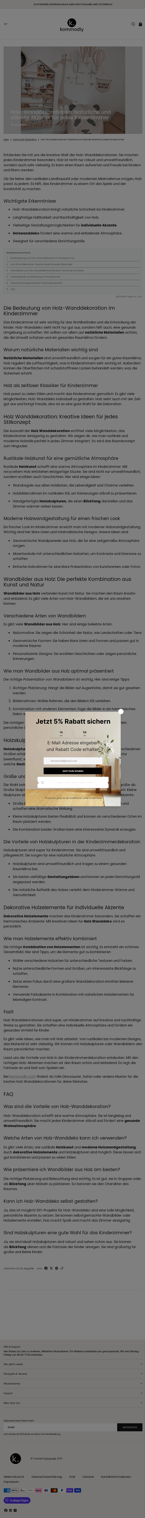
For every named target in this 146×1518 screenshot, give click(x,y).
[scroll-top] (136, 1510)
